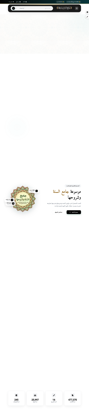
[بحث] (13, 8)
